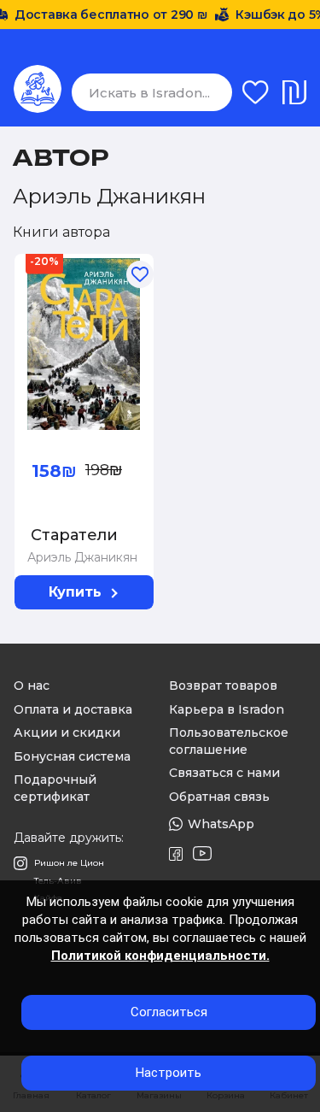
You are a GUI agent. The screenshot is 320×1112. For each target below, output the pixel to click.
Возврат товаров (223, 685)
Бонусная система (72, 756)
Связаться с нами (224, 772)
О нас (31, 685)
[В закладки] (111, 262)
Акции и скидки (67, 732)
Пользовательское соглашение (228, 741)
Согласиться (169, 1012)
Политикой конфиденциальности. (160, 955)
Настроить (168, 1072)
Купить (75, 592)
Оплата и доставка (73, 709)
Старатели (74, 535)
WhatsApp (221, 824)
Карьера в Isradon (226, 709)
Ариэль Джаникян (82, 557)
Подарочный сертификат (55, 788)
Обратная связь (219, 796)
